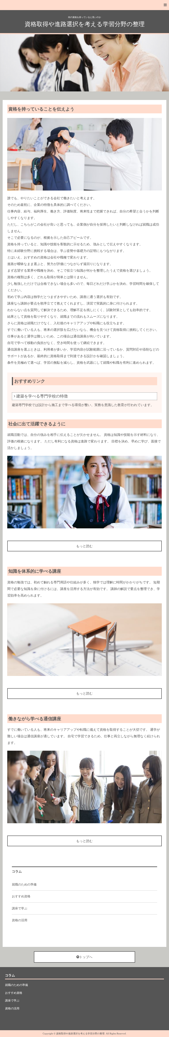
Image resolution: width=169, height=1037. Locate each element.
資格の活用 (19, 920)
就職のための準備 (24, 884)
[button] (84, 5)
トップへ (85, 957)
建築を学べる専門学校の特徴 (42, 396)
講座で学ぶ (19, 908)
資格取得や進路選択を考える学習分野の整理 (85, 24)
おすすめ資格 (21, 896)
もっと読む (84, 546)
